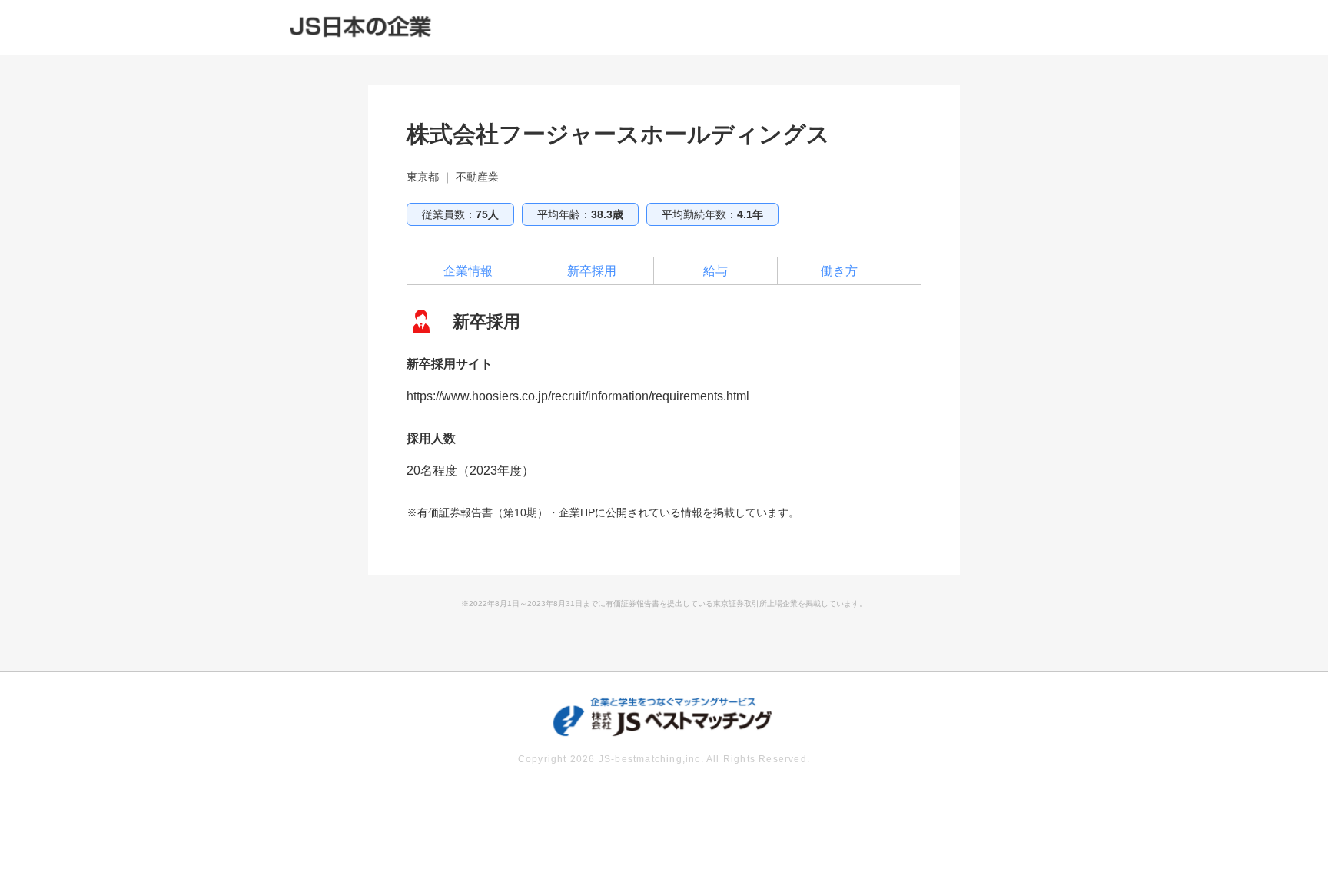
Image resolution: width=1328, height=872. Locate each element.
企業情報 (468, 270)
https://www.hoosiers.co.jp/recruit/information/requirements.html (578, 396)
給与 (715, 270)
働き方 (839, 270)
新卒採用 (591, 270)
